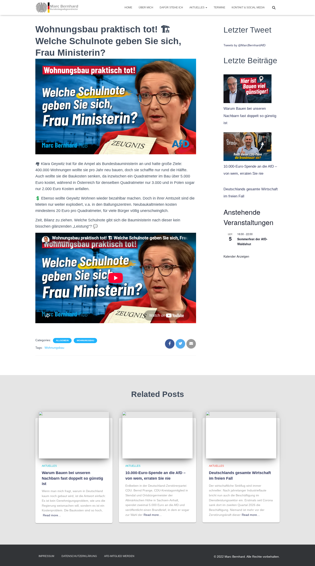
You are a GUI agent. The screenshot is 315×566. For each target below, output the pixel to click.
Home (128, 7)
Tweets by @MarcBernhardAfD (245, 45)
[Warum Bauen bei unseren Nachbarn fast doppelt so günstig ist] (248, 87)
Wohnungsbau (85, 340)
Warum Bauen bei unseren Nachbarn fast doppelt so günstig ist (250, 116)
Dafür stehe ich (171, 7)
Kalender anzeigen (236, 256)
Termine (219, 7)
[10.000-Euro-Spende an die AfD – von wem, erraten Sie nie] (248, 145)
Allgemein (62, 340)
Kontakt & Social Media (248, 7)
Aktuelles (197, 7)
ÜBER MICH (146, 7)
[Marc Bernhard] (57, 7)
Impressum (46, 556)
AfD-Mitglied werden (119, 556)
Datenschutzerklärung (79, 556)
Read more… (52, 515)
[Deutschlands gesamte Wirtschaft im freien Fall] (241, 435)
